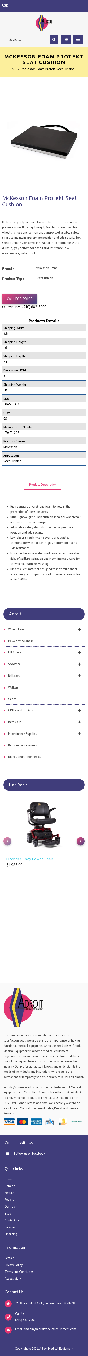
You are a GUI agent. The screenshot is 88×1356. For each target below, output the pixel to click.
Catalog (10, 1186)
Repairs (9, 1200)
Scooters (14, 664)
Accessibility (13, 1279)
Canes (12, 699)
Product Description (43, 484)
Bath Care (14, 722)
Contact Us (12, 1220)
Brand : (8, 268)
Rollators (14, 676)
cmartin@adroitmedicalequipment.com (50, 1329)
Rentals (9, 1193)
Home (9, 1179)
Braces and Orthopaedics (24, 757)
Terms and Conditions (19, 1272)
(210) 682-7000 (34, 306)
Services (10, 1227)
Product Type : (14, 278)
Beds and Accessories (22, 745)
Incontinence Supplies (22, 734)
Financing (11, 1234)
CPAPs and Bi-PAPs (20, 710)
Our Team (11, 1206)
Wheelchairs (16, 629)
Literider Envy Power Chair (29, 858)
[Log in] (66, 39)
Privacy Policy (14, 1265)
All (13, 69)
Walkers (13, 688)
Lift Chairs (14, 652)
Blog (8, 1214)
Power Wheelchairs (21, 641)
